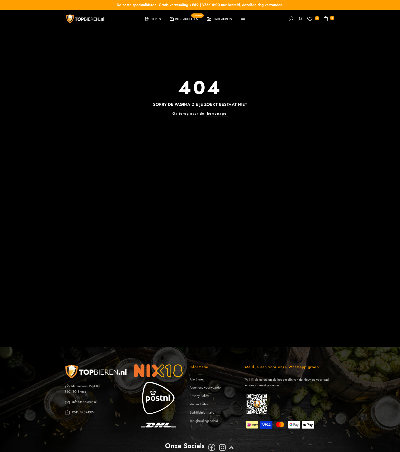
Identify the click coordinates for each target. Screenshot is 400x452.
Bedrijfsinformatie (202, 412)
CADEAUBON (222, 19)
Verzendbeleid (199, 404)
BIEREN (155, 19)
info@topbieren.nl (84, 401)
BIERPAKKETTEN (188, 18)
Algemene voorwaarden (206, 387)
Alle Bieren (197, 379)
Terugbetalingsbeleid (204, 420)
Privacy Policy (199, 395)
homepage (217, 113)
